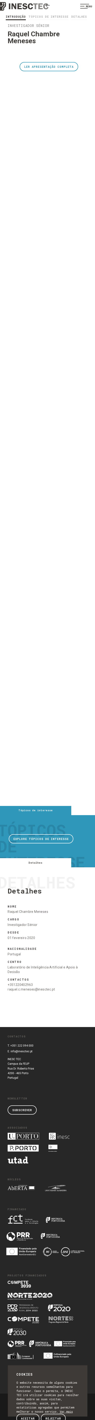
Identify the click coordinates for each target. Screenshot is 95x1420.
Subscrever (22, 1110)
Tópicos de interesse (48, 16)
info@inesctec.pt (22, 1051)
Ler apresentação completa (49, 66)
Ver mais (66, 1411)
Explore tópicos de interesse (41, 839)
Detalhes (79, 16)
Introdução (16, 16)
